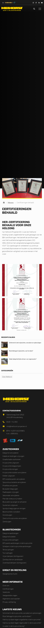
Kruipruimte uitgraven (11, 463)
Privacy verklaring (9, 602)
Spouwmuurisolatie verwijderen (14, 482)
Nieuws (11, 202)
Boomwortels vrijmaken (11, 512)
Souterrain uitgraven (10, 505)
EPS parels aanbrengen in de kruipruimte (17, 543)
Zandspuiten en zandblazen (13, 559)
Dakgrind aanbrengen (10, 533)
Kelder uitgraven (9, 476)
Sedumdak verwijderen (11, 495)
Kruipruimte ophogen (10, 540)
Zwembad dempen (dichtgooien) (14, 563)
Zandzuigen (7, 521)
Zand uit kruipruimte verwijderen (15, 518)
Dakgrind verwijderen (10, 453)
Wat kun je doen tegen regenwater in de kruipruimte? (22, 623)
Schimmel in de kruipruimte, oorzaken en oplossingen (22, 613)
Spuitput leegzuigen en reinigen (14, 508)
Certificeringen (8, 589)
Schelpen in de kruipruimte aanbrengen (17, 546)
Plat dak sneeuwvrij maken (12, 499)
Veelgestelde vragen (10, 595)
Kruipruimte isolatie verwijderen (14, 472)
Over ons (6, 585)
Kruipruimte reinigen (10, 469)
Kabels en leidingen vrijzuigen (13, 456)
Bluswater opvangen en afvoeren (15, 502)
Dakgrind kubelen (9, 537)
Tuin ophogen (8, 553)
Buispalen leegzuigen (10, 489)
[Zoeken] (34, 9)
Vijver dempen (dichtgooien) (13, 556)
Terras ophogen (8, 550)
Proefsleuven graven (10, 485)
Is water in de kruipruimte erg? (14, 626)
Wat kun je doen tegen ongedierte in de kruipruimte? (22, 619)
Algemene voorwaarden (11, 599)
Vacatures (6, 592)
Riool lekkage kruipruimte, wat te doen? (17, 616)
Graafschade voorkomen (12, 459)
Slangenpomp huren (10, 574)
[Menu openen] (40, 9)
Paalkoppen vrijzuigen (11, 492)
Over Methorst (7, 377)
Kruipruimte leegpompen (12, 466)
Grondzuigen (7, 515)
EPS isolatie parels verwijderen (14, 479)
